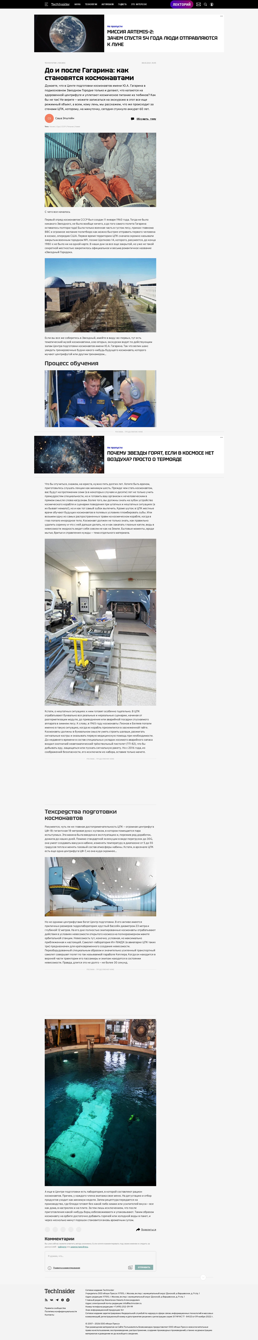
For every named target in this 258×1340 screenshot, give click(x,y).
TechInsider (60, 4)
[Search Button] (205, 4)
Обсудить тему (146, 118)
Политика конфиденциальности (61, 1311)
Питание (70, 127)
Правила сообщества (55, 1308)
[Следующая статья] (129, 1277)
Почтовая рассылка (198, 4)
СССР (63, 127)
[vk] (51, 1299)
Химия (77, 127)
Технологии (51, 63)
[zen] (62, 1299)
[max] (67, 1299)
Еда (58, 127)
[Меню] (46, 4)
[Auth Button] (211, 4)
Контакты (49, 1315)
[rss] (46, 1299)
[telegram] (57, 1299)
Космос (62, 63)
